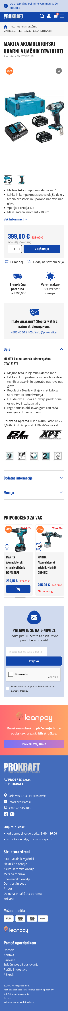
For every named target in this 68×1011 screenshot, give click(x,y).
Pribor (8, 889)
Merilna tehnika (14, 874)
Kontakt (9, 955)
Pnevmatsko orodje (17, 879)
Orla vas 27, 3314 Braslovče (27, 796)
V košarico (42, 249)
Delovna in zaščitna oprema (23, 894)
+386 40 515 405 (22, 332)
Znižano (9, 899)
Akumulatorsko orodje (19, 869)
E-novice (9, 960)
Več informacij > (15, 219)
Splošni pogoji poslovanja (21, 964)
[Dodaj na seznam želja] (29, 261)
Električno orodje (15, 864)
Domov (9, 950)
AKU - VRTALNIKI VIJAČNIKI (24, 26)
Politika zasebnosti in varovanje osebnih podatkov (28, 989)
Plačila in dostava (15, 970)
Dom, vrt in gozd (15, 883)
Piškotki (9, 975)
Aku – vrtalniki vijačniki (19, 859)
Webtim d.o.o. (27, 1002)
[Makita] (26, 528)
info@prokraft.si (46, 332)
